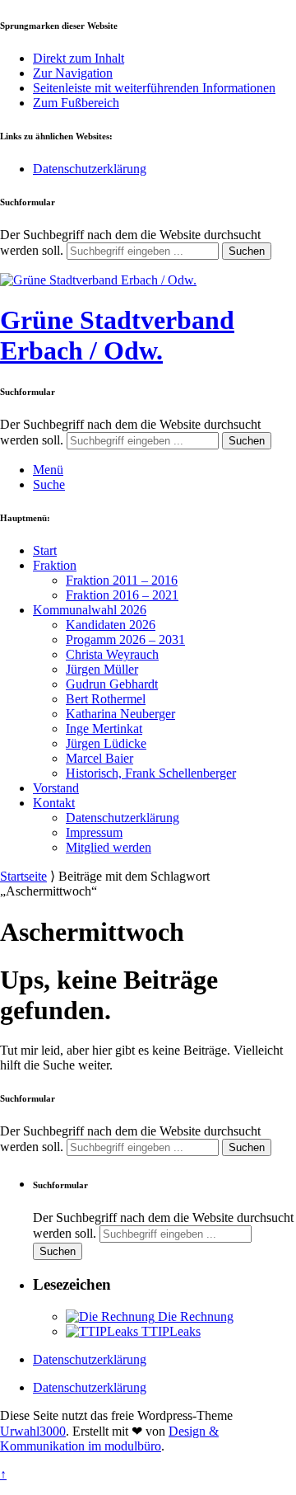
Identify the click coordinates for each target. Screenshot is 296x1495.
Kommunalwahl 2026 (89, 610)
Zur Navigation (73, 73)
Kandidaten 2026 (110, 625)
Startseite (23, 876)
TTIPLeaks (169, 1331)
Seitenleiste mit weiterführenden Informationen (154, 88)
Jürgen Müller (102, 669)
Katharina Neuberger (120, 714)
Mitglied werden (108, 847)
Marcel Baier (99, 758)
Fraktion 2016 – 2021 (122, 595)
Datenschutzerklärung (89, 169)
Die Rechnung (194, 1316)
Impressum (94, 832)
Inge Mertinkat (104, 729)
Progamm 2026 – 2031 (125, 639)
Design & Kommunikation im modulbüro (109, 1438)
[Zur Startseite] (98, 280)
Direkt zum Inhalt (78, 58)
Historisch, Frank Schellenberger (151, 773)
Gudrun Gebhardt (112, 684)
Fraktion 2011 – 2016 (122, 580)
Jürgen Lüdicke (106, 743)
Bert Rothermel (106, 699)
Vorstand (56, 788)
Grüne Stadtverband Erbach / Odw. (117, 335)
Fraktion (54, 565)
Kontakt (54, 803)
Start (45, 550)
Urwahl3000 (33, 1431)
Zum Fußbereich (76, 103)
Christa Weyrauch (112, 654)
